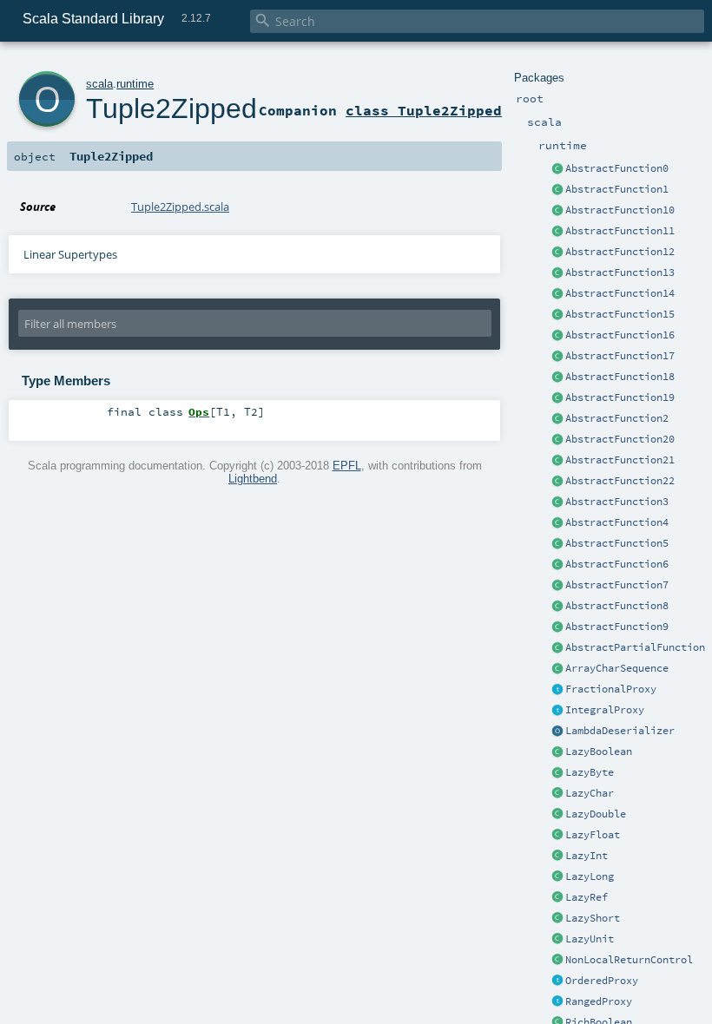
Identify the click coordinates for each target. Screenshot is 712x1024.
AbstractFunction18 (620, 377)
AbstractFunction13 (620, 272)
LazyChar (589, 793)
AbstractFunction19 (620, 397)
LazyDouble (595, 814)
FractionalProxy (610, 689)
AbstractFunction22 (620, 481)
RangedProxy (598, 1001)
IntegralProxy (604, 710)
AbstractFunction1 (617, 189)
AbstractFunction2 (617, 418)
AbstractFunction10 (620, 210)
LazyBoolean (598, 751)
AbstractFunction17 (620, 356)
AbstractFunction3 (617, 502)
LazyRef (586, 897)
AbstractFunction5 (617, 543)
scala (99, 83)
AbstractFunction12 (620, 252)
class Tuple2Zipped (424, 110)
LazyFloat (592, 835)
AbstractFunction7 (617, 585)
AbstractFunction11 (620, 231)
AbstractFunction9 (617, 626)
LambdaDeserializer (620, 731)
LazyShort (592, 918)
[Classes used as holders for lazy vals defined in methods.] (557, 898)
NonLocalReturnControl (629, 960)
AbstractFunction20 (620, 439)
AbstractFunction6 (617, 564)
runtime (135, 83)
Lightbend (252, 478)
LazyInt (586, 856)
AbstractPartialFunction (635, 647)
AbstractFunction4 (617, 522)
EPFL (347, 465)
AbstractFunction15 (620, 314)
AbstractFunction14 (620, 293)
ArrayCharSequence (617, 668)
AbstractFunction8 (617, 606)
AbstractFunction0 (617, 168)
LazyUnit (589, 939)
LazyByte (589, 772)
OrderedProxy (601, 981)
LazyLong (589, 876)
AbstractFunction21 (620, 460)
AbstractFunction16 (620, 335)
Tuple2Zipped (171, 108)
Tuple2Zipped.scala (180, 206)
